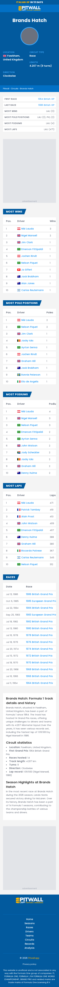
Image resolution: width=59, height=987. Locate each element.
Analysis (29, 948)
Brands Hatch (26, 88)
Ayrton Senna (29, 347)
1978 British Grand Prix (39, 635)
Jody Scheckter (30, 452)
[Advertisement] (29, 168)
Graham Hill (28, 361)
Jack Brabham (30, 276)
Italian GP (23, 2)
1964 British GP (46, 98)
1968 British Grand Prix (39, 669)
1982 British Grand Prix (39, 621)
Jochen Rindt (29, 256)
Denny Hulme (29, 473)
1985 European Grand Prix (41, 601)
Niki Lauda (27, 228)
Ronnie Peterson (30, 374)
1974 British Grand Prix (39, 648)
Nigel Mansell (29, 235)
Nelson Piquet (29, 262)
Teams (29, 935)
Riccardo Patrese (31, 550)
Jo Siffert (26, 269)
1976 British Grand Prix (39, 642)
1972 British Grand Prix (39, 655)
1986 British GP (46, 105)
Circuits (14, 88)
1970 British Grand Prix (39, 662)
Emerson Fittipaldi (32, 249)
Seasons (30, 923)
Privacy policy (29, 964)
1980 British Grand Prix (39, 628)
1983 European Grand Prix (41, 614)
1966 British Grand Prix (39, 676)
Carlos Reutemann (32, 290)
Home (29, 919)
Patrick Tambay (30, 509)
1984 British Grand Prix (39, 607)
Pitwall (6, 88)
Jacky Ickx (27, 340)
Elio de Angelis (29, 381)
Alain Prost (27, 516)
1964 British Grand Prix (39, 683)
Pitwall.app (33, 958)
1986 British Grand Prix (39, 594)
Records (29, 943)
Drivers (29, 931)
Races (29, 927)
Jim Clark (27, 242)
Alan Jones (27, 283)
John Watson (29, 445)
